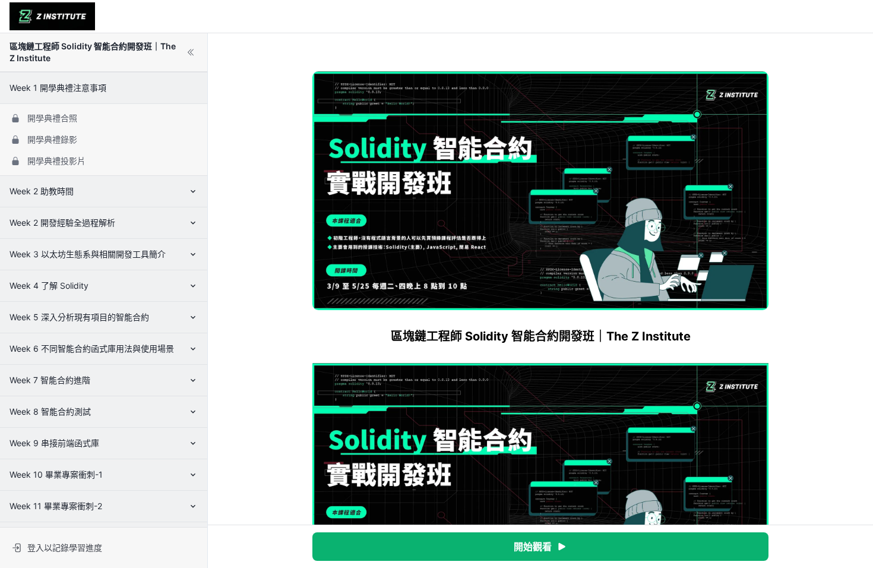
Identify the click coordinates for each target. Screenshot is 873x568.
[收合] (191, 52)
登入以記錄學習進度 (64, 547)
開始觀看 (533, 547)
